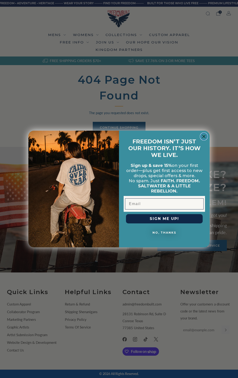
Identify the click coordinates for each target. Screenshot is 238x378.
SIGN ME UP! (164, 218)
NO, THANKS (164, 232)
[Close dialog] (203, 136)
